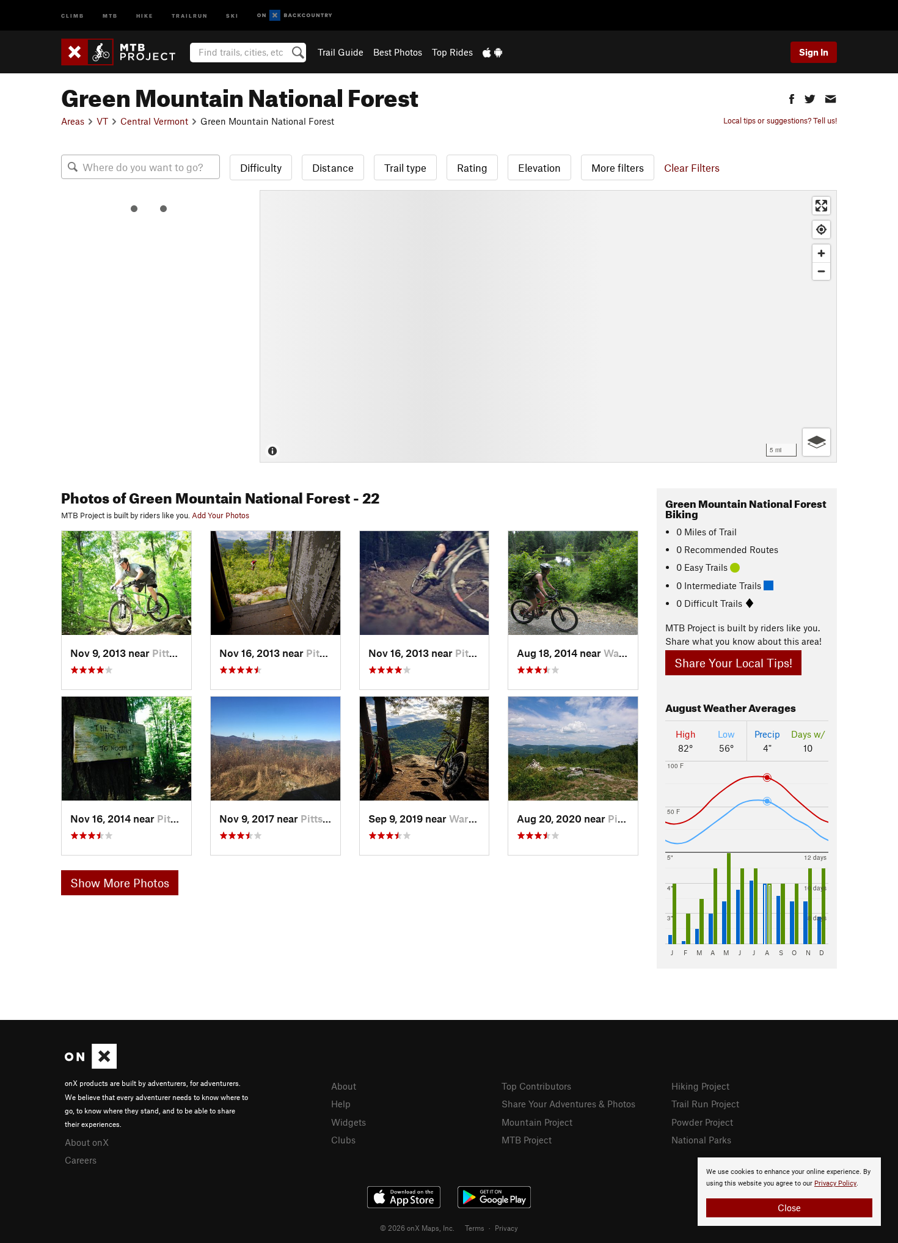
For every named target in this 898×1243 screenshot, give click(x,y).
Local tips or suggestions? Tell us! (780, 120)
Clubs (343, 1139)
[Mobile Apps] (492, 51)
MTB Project (527, 1139)
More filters (617, 167)
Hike (144, 15)
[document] (789, 1191)
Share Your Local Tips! (733, 663)
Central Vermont (154, 121)
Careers (81, 1159)
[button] (792, 97)
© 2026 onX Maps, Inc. (417, 1227)
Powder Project (702, 1122)
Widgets (348, 1122)
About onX (87, 1142)
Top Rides (452, 51)
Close (789, 1207)
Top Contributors (536, 1085)
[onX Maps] (91, 1065)
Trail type (405, 167)
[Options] (816, 442)
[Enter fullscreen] (821, 206)
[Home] (124, 51)
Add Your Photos (220, 515)
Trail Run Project (705, 1103)
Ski (232, 15)
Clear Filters (692, 167)
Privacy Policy (835, 1183)
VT (102, 121)
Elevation (539, 167)
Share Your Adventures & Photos (568, 1103)
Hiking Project (700, 1085)
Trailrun (190, 15)
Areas (72, 121)
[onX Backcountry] (294, 15)
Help (341, 1103)
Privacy (506, 1227)
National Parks (701, 1139)
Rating (472, 167)
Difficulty (261, 167)
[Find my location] (821, 229)
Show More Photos (119, 883)
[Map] (548, 326)
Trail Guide (340, 51)
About (343, 1085)
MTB (110, 15)
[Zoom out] (821, 271)
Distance (333, 167)
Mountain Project (537, 1122)
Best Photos (397, 51)
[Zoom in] (821, 253)
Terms (474, 1227)
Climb (72, 15)
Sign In (813, 51)
